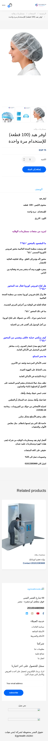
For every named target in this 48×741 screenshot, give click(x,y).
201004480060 (35, 608)
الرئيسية (42, 13)
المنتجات (32, 13)
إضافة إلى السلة (34, 169)
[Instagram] (32, 613)
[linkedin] (27, 613)
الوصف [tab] (39, 189)
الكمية (43, 159)
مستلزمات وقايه (18, 13)
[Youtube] (38, 613)
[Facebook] (43, 613)
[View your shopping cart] (10, 5)
